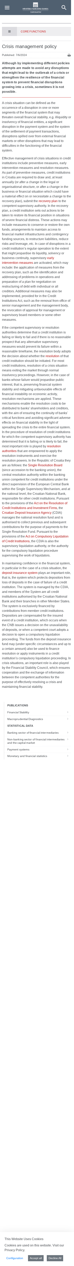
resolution (52, 356)
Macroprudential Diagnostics (25, 719)
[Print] (69, 55)
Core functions (33, 31)
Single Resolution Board (45, 465)
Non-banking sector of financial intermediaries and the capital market (36, 741)
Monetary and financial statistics (27, 756)
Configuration (14, 1258)
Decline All (55, 1258)
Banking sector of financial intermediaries (33, 732)
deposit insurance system (19, 572)
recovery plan (48, 201)
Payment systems (18, 749)
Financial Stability (18, 712)
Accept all (36, 1258)
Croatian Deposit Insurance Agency (27, 512)
